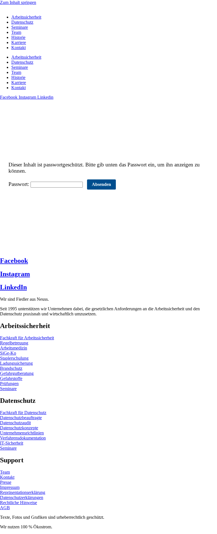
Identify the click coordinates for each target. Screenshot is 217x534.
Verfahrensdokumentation (23, 438)
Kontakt (18, 47)
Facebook (14, 260)
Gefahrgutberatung (17, 373)
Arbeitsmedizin (13, 348)
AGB (5, 507)
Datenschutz (22, 22)
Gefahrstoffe (11, 378)
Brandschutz (11, 368)
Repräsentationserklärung (22, 492)
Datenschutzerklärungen (21, 497)
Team (16, 32)
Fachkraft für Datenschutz (23, 412)
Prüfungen (9, 383)
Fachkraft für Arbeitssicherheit (27, 337)
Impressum (9, 487)
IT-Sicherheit (11, 443)
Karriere (18, 42)
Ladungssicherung (16, 363)
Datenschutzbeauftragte (21, 417)
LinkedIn (13, 287)
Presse (5, 482)
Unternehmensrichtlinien (22, 432)
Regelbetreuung (14, 342)
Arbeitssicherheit (26, 17)
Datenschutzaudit (15, 422)
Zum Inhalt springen (18, 2)
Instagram (15, 274)
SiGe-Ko (8, 353)
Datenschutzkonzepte (19, 427)
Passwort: (19, 184)
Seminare (19, 27)
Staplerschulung (14, 358)
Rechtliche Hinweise (18, 502)
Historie (18, 37)
